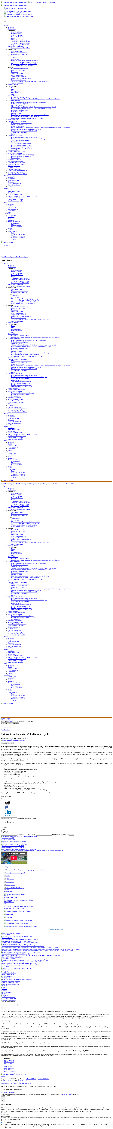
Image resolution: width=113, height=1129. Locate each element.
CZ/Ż (9, 250)
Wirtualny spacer (16, 225)
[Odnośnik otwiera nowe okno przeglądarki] (15, 8)
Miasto (6, 25)
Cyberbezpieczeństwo (14, 166)
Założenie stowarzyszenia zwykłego (21, 143)
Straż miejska (15, 59)
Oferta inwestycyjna (13, 180)
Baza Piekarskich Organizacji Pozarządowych (24, 137)
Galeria (10, 228)
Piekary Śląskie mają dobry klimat (17, 174)
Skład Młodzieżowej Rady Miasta (20, 48)
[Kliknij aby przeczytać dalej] (56, 836)
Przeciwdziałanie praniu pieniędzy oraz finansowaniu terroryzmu (29, 139)
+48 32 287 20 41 (43, 1079)
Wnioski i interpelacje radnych (19, 40)
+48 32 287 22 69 (8, 1080)
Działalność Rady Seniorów (19, 54)
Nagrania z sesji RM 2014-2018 (20, 45)
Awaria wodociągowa (17, 126)
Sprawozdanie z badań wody (19, 132)
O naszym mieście (16, 223)
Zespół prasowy (15, 57)
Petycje (13, 38)
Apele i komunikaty (16, 105)
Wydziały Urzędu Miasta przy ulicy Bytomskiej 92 (25, 62)
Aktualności (11, 27)
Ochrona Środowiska (14, 100)
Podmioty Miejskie (13, 84)
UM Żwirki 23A (9, 1063)
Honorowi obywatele (17, 92)
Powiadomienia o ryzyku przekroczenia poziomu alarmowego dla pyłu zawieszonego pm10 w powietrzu (40, 127)
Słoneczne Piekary (16, 111)
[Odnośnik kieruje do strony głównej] (14, 257)
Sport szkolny (11, 210)
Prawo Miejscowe (13, 119)
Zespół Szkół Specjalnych (18, 76)
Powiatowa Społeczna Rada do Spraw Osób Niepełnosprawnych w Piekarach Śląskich (35, 99)
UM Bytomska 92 (9, 1062)
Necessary (6, 1114)
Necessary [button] (3, 1113)
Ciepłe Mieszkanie (16, 113)
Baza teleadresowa (16, 226)
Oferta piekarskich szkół (18, 70)
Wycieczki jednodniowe (18, 236)
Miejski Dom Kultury (14, 191)
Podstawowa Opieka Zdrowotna (20, 97)
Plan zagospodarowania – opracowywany (23, 156)
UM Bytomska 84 (9, 1060)
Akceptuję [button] (75, 1094)
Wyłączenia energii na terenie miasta (21, 123)
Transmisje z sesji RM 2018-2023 (20, 43)
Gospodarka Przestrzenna (15, 153)
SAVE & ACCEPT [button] (6, 1127)
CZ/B (9, 249)
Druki (13, 134)
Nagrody (13, 94)
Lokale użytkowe (16, 142)
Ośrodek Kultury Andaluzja (15, 199)
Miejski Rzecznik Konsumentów (17, 162)
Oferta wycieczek (13, 231)
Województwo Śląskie (14, 221)
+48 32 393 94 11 (31, 1079)
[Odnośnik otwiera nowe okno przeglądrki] (5, 21)
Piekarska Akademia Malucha (19, 68)
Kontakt (10, 186)
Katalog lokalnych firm (14, 183)
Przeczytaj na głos (6, 723)
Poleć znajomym (9, 1068)
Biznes (6, 175)
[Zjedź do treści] (5, 730)
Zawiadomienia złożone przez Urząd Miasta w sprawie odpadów (29, 102)
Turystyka (7, 213)
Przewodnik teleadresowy (15, 159)
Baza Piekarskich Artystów (15, 201)
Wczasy (13, 239)
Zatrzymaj (15, 723)
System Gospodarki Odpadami (19, 103)
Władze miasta (12, 29)
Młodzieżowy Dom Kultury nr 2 (17, 198)
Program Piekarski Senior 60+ (16, 164)
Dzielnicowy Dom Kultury (15, 194)
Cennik (10, 212)
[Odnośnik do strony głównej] (14, 2)
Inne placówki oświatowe (18, 80)
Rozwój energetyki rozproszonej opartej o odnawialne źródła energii (30, 115)
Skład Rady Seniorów (17, 51)
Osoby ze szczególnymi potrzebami (18, 170)
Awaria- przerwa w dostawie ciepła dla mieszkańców (26, 129)
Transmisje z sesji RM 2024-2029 (20, 41)
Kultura (6, 188)
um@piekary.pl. (22, 1080)
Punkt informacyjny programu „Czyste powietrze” (25, 116)
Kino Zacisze (11, 193)
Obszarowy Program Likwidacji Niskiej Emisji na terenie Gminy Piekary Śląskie (33, 107)
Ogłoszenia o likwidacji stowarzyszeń (21, 148)
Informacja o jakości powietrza (19, 110)
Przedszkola (14, 72)
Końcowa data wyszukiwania (60, 834)
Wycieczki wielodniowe (18, 237)
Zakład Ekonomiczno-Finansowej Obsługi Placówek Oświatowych (30, 81)
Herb (12, 89)
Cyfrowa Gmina (12, 167)
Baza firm (5, 833)
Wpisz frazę (6, 253)
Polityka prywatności (10, 1071)
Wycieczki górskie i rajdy (18, 234)
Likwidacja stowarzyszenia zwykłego (21, 147)
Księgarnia (11, 220)
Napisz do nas (8, 1066)
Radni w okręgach (16, 33)
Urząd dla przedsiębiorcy (15, 185)
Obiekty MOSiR (12, 207)
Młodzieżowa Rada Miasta (15, 46)
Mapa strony (7, 1069)
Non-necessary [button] (5, 1121)
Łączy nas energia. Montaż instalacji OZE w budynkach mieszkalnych (31, 108)
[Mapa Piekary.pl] (6, 718)
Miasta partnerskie (16, 91)
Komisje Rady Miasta (17, 37)
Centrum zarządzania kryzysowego (17, 121)
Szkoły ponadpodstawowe (18, 75)
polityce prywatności (67, 1094)
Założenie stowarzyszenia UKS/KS (21, 145)
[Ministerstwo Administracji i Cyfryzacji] (16, 1083)
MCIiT (10, 218)
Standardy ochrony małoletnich (20, 140)
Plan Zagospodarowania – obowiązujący (22, 154)
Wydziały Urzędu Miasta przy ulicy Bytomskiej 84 (25, 60)
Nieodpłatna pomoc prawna (15, 161)
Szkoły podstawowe (17, 73)
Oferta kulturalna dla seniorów (19, 52)
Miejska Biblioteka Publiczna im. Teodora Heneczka (22, 196)
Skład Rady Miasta (16, 32)
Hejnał (13, 88)
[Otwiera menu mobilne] (7, 242)
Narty (12, 233)
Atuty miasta (11, 178)
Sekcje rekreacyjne (13, 209)
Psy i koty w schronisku (14, 169)
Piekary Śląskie (12, 215)
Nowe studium (15, 158)
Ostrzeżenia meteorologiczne (19, 124)
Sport (5, 202)
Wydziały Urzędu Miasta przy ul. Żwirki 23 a (24, 64)
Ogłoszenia (11, 182)
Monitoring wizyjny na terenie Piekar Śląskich (24, 131)
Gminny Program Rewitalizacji (16, 151)
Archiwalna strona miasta (8, 1092)
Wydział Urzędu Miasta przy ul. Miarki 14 (23, 65)
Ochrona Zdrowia (13, 96)
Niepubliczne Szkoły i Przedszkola (21, 78)
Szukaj (71, 834)
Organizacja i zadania (17, 83)
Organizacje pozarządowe (15, 135)
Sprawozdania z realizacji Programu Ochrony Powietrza (27, 118)
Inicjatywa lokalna (13, 150)
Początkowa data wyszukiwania (26, 834)
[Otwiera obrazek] (13, 740)
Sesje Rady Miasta (16, 35)
